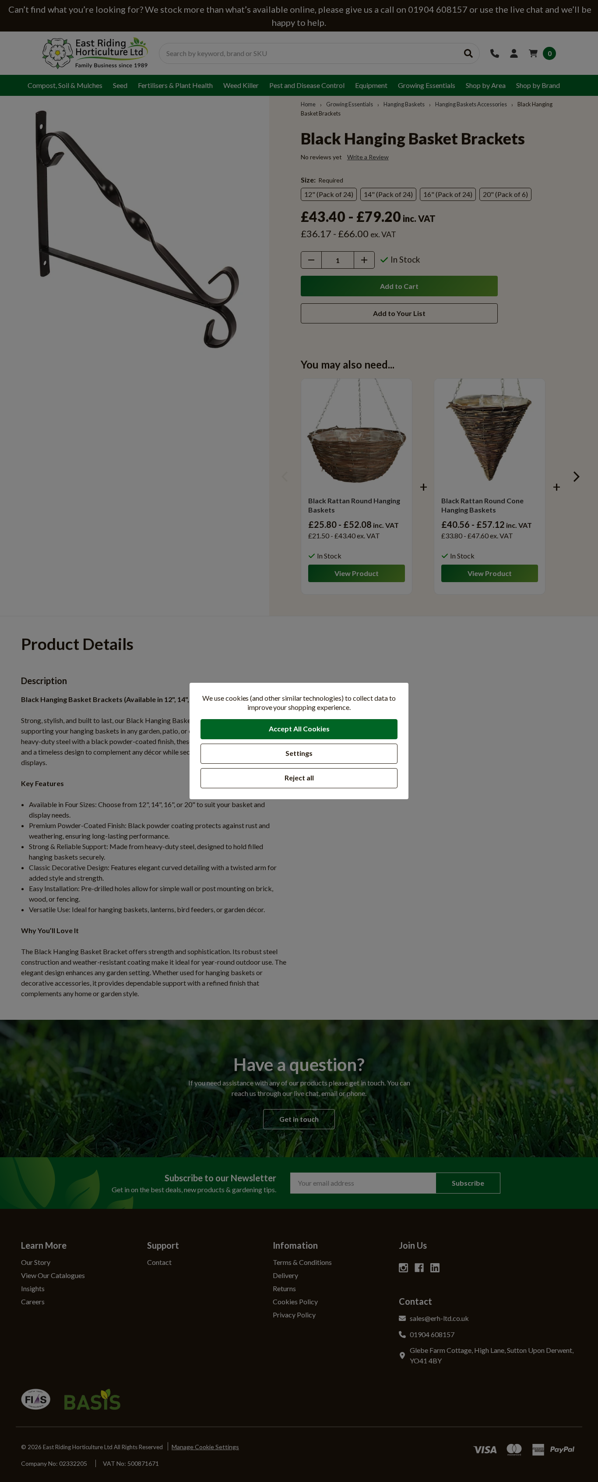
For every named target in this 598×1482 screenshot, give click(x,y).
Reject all (299, 777)
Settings (299, 753)
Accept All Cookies (299, 728)
